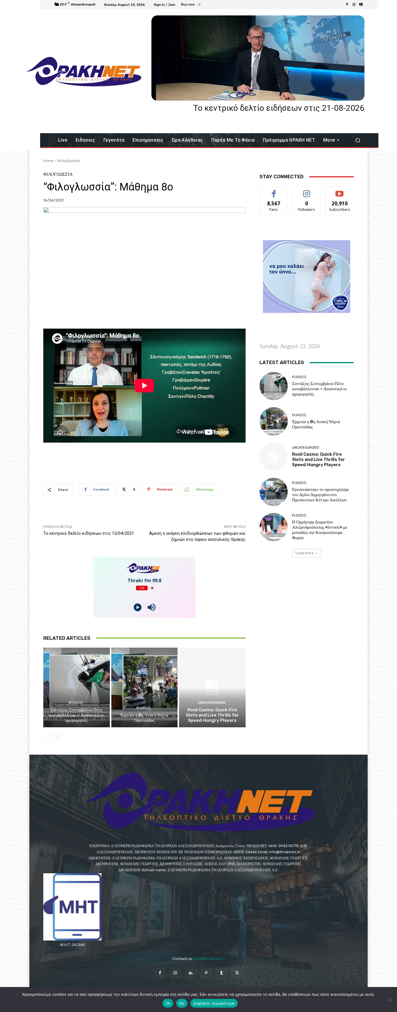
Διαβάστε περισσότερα (214, 1003)
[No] (390, 999)
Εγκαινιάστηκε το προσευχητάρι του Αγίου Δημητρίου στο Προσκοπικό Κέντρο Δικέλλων (320, 495)
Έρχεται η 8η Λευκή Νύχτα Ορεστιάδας (144, 717)
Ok (168, 1003)
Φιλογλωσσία (68, 160)
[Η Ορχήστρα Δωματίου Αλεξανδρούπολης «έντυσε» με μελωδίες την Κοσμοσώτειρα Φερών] (274, 527)
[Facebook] (347, 4)
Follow (307, 190)
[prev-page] (47, 737)
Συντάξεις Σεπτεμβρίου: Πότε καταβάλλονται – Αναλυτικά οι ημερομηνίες (76, 715)
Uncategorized (212, 702)
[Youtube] (360, 4)
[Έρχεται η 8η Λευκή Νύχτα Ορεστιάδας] (144, 687)
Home (48, 160)
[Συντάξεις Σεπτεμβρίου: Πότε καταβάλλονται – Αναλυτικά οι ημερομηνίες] (76, 687)
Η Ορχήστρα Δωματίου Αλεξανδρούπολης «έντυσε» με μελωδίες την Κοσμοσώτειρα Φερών (319, 529)
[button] (357, 140)
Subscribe (340, 190)
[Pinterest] (206, 973)
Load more (305, 552)
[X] (237, 973)
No (182, 1003)
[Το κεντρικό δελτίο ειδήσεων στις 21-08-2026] (257, 58)
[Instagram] (353, 4)
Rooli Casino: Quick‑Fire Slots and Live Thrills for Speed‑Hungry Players (212, 715)
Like (274, 190)
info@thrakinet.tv (209, 958)
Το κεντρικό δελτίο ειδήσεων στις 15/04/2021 (88, 533)
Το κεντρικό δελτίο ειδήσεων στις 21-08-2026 (278, 108)
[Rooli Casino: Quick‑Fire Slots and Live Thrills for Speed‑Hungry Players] (212, 687)
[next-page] (56, 737)
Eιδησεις (76, 702)
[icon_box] (191, 5)
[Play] (137, 607)
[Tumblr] (221, 973)
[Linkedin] (190, 973)
